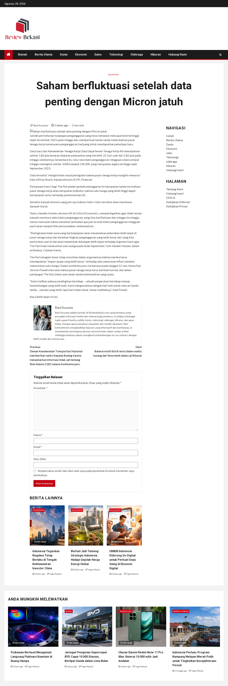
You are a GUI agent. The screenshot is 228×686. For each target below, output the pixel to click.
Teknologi (116, 54)
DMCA (170, 197)
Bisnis (69, 611)
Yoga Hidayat (55, 573)
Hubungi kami (178, 54)
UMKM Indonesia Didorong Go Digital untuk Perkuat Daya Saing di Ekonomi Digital (122, 559)
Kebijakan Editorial (178, 202)
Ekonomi (81, 54)
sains (98, 54)
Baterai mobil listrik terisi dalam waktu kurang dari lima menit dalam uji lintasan (117, 351)
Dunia (64, 54)
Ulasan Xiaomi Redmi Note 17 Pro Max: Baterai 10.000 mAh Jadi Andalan (140, 657)
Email (37, 446)
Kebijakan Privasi (177, 206)
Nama (38, 435)
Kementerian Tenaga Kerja (64, 151)
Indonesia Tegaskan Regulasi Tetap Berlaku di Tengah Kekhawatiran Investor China (45, 559)
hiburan (156, 54)
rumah (22, 54)
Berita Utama (43, 54)
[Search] (220, 54)
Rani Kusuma (40, 125)
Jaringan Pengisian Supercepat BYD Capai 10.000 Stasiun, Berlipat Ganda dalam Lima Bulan (86, 657)
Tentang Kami (174, 189)
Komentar (40, 388)
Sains (14, 611)
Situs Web (39, 459)
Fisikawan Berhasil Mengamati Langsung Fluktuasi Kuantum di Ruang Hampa (31, 657)
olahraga (137, 54)
